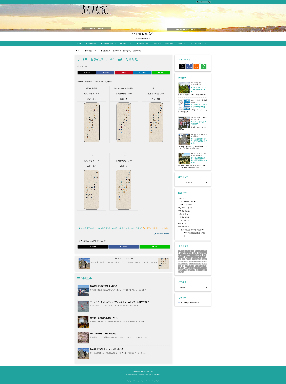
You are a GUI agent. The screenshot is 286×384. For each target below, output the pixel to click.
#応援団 (194, 259)
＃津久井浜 (191, 270)
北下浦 (192, 266)
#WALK (182, 253)
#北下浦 (148, 228)
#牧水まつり (157, 228)
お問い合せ (182, 198)
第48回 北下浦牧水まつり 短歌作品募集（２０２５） (199, 141)
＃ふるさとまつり (200, 266)
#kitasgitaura (199, 251)
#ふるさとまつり (191, 255)
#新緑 (199, 259)
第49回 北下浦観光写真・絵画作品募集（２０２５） (199, 160)
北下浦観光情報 (183, 217)
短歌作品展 (106, 51)
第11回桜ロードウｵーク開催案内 (103, 333)
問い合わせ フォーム (189, 201)
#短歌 (166, 228)
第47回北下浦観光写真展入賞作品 (103, 286)
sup (183, 266)
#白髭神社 (200, 261)
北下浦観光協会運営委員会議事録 (192, 230)
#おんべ (204, 253)
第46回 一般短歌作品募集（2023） (104, 318)
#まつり (199, 255)
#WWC (195, 253)
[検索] (209, 2)
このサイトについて (185, 205)
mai (167, 234)
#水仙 (182, 261)
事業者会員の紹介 (184, 211)
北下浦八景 (185, 220)
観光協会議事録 (183, 226)
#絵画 (186, 263)
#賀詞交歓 (197, 263)
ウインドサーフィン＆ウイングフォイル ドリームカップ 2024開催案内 (119, 302)
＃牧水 (198, 270)
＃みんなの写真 (190, 268)
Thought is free (155, 375)
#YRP (200, 253)
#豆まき (191, 263)
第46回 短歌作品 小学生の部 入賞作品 (127, 228)
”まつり (187, 266)
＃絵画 (202, 270)
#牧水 (186, 261)
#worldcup (188, 253)
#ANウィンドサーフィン (186, 251)
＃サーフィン (199, 268)
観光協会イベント (92, 51)
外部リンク (182, 223)
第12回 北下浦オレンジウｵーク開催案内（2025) (198, 89)
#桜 (203, 259)
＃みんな (181, 268)
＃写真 (185, 270)
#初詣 (183, 259)
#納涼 (182, 263)
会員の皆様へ (183, 214)
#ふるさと (181, 255)
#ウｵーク (188, 257)
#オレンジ (194, 257)
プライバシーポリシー (186, 208)
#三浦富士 (201, 257)
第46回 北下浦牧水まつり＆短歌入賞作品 (128, 51)
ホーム (80, 51)
